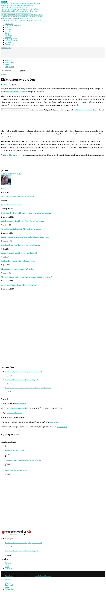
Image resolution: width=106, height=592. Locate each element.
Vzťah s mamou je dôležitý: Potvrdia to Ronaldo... (22, 221)
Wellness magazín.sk (12, 40)
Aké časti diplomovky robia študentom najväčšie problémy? (26, 277)
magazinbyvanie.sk (11, 39)
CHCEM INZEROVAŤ (13, 26)
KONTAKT (9, 24)
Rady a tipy (9, 67)
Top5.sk (7, 33)
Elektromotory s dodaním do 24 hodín (17, 269)
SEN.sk (7, 31)
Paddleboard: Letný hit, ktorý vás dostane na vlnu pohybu (22, 380)
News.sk (8, 27)
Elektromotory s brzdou (82, 110)
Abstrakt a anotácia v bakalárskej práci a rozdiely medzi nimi (23, 460)
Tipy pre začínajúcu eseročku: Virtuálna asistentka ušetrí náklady (22, 15)
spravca (5, 84)
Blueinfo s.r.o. (9, 576)
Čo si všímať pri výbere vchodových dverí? (19, 285)
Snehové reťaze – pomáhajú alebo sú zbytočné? (16, 18)
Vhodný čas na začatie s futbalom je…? (16, 470)
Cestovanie (9, 63)
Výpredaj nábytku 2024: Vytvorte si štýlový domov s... (19, 11)
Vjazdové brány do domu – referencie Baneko (20, 245)
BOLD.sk (8, 29)
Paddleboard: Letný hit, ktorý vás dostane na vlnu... (17, 5)
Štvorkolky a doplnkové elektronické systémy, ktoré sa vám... (21, 3)
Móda (7, 65)
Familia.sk (8, 35)
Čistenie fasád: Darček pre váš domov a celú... (16, 13)
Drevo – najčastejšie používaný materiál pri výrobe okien (25, 237)
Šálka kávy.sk (9, 44)
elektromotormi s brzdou (16, 92)
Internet (8, 61)
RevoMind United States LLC (43, 576)
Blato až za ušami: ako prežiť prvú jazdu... (14, 7)
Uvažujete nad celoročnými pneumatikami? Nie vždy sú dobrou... (22, 16)
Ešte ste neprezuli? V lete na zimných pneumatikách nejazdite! (21, 20)
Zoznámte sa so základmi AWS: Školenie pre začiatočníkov (20, 9)
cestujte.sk (8, 42)
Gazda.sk (8, 37)
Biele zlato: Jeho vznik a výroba (14, 450)
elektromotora (13, 155)
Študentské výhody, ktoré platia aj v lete (18, 261)
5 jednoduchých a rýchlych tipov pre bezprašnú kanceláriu (26, 213)
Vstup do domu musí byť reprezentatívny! (19, 253)
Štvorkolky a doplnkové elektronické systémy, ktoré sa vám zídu (23, 372)
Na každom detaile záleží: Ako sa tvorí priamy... (21, 229)
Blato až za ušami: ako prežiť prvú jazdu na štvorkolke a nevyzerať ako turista (28, 388)
